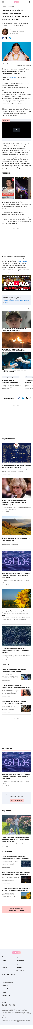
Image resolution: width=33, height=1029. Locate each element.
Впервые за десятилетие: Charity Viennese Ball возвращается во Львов (16, 466)
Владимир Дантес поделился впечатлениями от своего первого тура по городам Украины (11, 383)
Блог (3, 971)
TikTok (6, 302)
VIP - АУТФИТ (20, 971)
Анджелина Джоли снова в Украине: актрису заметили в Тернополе (14, 702)
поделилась (12, 77)
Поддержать (18, 800)
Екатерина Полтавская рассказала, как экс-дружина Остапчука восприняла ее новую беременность (15, 839)
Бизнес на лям (6, 996)
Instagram (26, 300)
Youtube (16, 300)
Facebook (11, 300)
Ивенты (4, 992)
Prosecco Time (6, 989)
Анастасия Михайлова (16, 30)
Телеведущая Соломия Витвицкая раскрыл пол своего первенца (14, 671)
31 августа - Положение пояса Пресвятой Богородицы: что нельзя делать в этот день (16, 613)
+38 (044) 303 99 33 (16, 911)
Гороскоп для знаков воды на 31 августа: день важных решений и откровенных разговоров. (16, 576)
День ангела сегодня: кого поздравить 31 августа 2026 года (16, 539)
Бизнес (4, 960)
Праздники (19, 964)
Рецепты (4, 967)
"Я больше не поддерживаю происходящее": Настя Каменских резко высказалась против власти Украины (16, 687)
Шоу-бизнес (11, 6)
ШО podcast (5, 985)
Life (3, 957)
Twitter (21, 300)
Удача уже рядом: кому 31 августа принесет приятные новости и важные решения (15, 650)
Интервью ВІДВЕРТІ (7, 982)
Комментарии (9, 398)
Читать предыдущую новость (11, 377)
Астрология (5, 964)
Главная (4, 6)
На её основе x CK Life (8, 974)
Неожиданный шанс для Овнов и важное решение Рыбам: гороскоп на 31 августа (16, 873)
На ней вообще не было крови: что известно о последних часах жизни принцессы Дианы (14, 503)
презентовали (22, 261)
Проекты (19, 957)
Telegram (5, 300)
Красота (18, 967)
